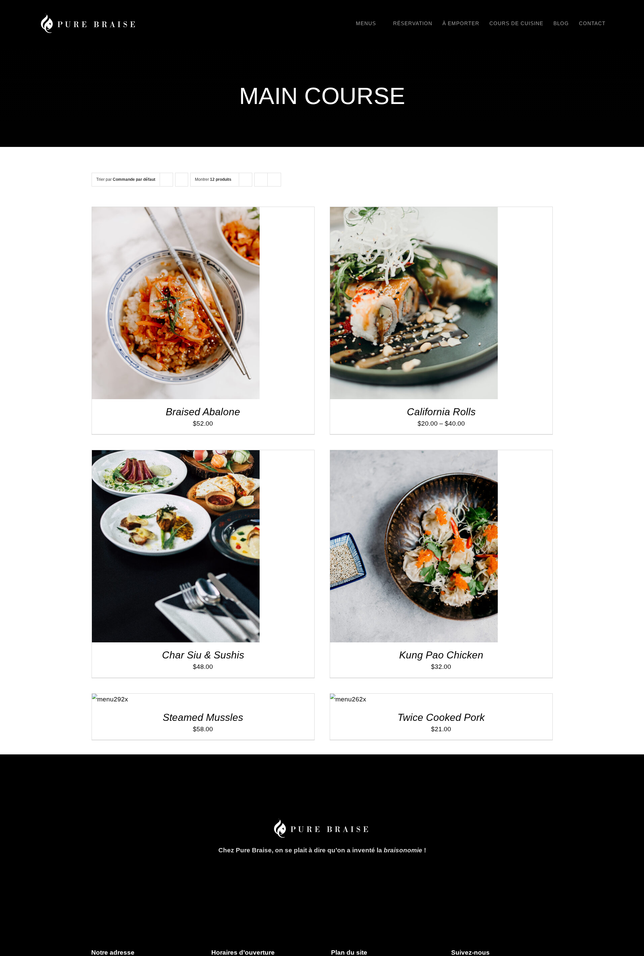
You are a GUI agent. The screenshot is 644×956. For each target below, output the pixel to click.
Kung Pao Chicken (441, 654)
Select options (399, 305)
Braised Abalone (203, 411)
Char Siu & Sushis (203, 654)
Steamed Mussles (203, 717)
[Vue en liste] (274, 179)
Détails (196, 305)
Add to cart (161, 305)
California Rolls (441, 411)
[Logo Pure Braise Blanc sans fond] (89, 16)
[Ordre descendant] (181, 180)
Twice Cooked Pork (441, 717)
